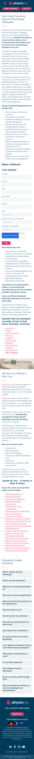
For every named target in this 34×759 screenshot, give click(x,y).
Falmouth (9, 343)
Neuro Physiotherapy (13, 514)
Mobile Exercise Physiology (15, 541)
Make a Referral (11, 8)
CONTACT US (17, 714)
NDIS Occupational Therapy (16, 524)
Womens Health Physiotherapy (17, 511)
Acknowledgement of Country (19, 757)
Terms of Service (13, 756)
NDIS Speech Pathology (14, 536)
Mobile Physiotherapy (13, 494)
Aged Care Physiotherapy (15, 499)
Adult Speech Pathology (14, 533)
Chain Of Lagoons (12, 333)
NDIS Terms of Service (21, 756)
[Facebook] (15, 746)
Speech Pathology (12, 528)
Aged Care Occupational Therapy (18, 521)
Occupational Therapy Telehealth (18, 526)
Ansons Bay (10, 328)
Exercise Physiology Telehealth (17, 548)
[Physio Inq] (18, 3)
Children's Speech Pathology (16, 531)
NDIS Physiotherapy (13, 497)
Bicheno (8, 331)
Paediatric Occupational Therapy (17, 519)
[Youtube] (23, 746)
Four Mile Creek (11, 345)
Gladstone (9, 348)
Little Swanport (11, 350)
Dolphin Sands (11, 340)
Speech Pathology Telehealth (16, 538)
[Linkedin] (10, 746)
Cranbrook (9, 338)
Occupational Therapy (13, 516)
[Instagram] (19, 746)
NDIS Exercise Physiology (15, 546)
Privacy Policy (6, 756)
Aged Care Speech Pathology (16, 551)
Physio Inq (6, 384)
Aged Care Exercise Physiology (17, 543)
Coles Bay (9, 336)
